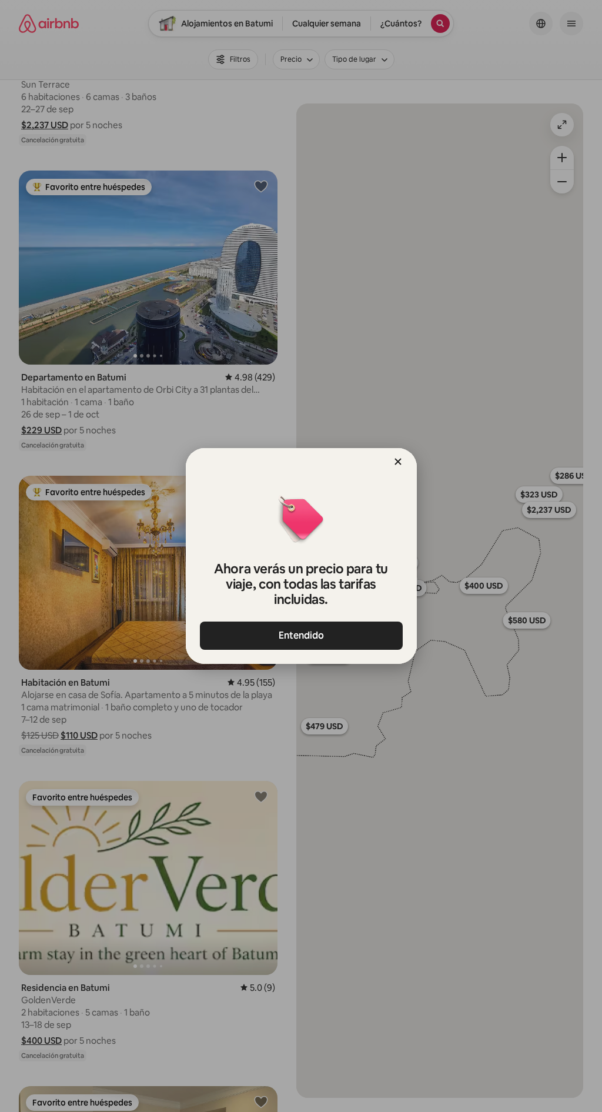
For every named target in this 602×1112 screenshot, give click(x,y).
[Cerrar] (398, 461)
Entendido (301, 635)
